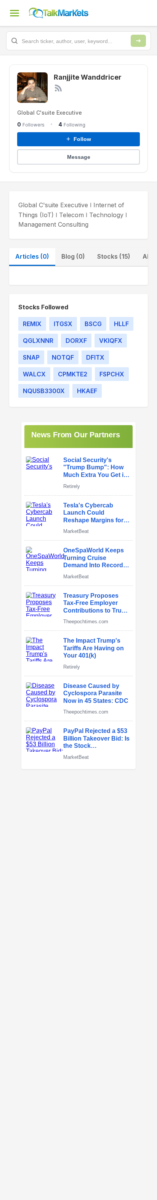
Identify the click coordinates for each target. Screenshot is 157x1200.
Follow (78, 139)
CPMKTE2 (72, 374)
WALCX (34, 374)
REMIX (32, 324)
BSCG (93, 324)
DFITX (95, 357)
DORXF (76, 340)
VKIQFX (110, 340)
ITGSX (63, 324)
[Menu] (14, 13)
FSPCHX (111, 374)
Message (78, 157)
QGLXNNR (38, 340)
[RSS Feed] (58, 88)
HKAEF (87, 391)
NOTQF (63, 357)
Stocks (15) (113, 256)
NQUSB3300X (44, 391)
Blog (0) (73, 256)
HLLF (121, 324)
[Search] (138, 41)
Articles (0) (32, 256)
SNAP (31, 357)
